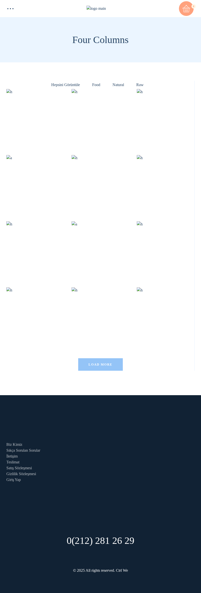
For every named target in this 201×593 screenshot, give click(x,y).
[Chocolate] (100, 316)
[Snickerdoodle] (35, 250)
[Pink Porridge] (166, 250)
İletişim (12, 456)
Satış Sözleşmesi (19, 468)
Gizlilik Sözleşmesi (21, 474)
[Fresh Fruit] (35, 118)
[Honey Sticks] (35, 184)
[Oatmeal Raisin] (100, 184)
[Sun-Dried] (100, 118)
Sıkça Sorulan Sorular (23, 450)
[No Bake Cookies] (166, 184)
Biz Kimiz (14, 444)
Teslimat (12, 462)
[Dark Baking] (100, 250)
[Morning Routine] (35, 316)
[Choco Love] (166, 316)
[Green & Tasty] (166, 118)
